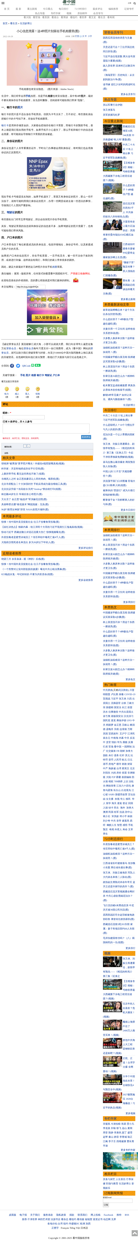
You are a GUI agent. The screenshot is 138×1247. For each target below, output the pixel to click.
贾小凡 (130, 1124)
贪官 (108, 742)
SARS (111, 794)
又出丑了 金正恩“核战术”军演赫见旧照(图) (24, 499)
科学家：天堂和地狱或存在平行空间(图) (22, 468)
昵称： (7, 412)
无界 (113, 1219)
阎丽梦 (109, 725)
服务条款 (48, 1215)
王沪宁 (123, 733)
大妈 (113, 772)
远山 (124, 1128)
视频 (69, 13)
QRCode (26, 365)
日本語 (84, 1228)
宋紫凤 (106, 1124)
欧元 (124, 759)
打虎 (105, 746)
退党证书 (98, 1219)
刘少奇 (106, 820)
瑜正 (129, 1137)
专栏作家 (56, 13)
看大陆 (27, 17)
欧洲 (82, 1223)
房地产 (112, 764)
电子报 (23, 1215)
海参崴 (112, 768)
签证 (125, 803)
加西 (88, 1223)
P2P (113, 777)
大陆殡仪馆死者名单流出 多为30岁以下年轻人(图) (28, 542)
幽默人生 (111, 825)
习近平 (114, 698)
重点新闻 (32, 9)
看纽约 (73, 17)
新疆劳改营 (121, 794)
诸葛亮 (125, 820)
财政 (124, 764)
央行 (110, 755)
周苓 (105, 1132)
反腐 (130, 742)
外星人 (118, 829)
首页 (5, 23)
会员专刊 (98, 13)
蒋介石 (107, 816)
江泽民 (131, 733)
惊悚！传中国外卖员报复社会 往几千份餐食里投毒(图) (30, 522)
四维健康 (121, 1141)
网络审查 (111, 785)
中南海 (114, 738)
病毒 (121, 694)
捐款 (71, 1215)
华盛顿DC (74, 1223)
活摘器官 (116, 703)
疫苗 (129, 707)
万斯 (129, 729)
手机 (28, 96)
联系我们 (82, 1215)
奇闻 (111, 829)
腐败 (125, 742)
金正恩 (117, 725)
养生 (105, 833)
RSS (127, 1215)
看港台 (55, 17)
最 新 (18, 9)
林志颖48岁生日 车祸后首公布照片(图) (21, 494)
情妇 (114, 742)
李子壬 (112, 1141)
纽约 (65, 1223)
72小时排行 (81, 9)
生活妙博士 (26, 23)
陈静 (110, 1132)
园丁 (124, 1132)
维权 (110, 781)
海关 (114, 803)
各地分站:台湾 (55, 1223)
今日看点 (48, 9)
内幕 (121, 738)
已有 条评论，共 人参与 (17, 421)
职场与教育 (112, 1183)
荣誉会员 (11, 348)
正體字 (55, 1228)
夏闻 (129, 1128)
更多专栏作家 (128, 1150)
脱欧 (105, 755)
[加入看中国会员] (47, 322)
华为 (119, 742)
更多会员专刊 (128, 94)
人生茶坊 (120, 1179)
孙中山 (128, 812)
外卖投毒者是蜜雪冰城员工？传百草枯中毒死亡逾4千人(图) (33, 537)
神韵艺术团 (44, 1219)
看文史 (92, 17)
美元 (127, 755)
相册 (54, 267)
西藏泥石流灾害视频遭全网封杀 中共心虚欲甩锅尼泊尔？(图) (118, 896)
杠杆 (122, 755)
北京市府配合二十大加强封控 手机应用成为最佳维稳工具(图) (34, 484)
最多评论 (97, 9)
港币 (105, 764)
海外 (123, 807)
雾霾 (118, 777)
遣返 (119, 803)
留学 (108, 803)
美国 (105, 733)
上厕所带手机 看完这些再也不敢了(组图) (23, 473)
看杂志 (64, 1219)
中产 (105, 768)
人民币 (117, 759)
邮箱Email (107, 1197)
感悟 (125, 825)
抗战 (122, 812)
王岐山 (125, 725)
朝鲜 (122, 751)
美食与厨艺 (109, 1179)
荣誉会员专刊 (113, 32)
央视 (117, 799)
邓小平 (123, 816)
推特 (119, 1215)
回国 (130, 803)
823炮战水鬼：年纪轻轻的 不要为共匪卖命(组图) (27, 574)
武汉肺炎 (123, 690)
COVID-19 (129, 694)
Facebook (108, 1215)
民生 (117, 807)
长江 (124, 707)
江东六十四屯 (123, 785)
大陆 (108, 777)
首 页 (7, 9)
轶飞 (118, 1128)
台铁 (123, 703)
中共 (126, 738)
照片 (20, 107)
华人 (122, 799)
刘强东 (106, 772)
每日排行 (63, 9)
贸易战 (106, 698)
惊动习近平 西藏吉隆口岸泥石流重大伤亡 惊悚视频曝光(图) (33, 532)
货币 (110, 759)
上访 (125, 781)
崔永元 (106, 738)
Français (65, 1228)
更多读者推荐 (85, 580)
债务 (116, 755)
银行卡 (5, 125)
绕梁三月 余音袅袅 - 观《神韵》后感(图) (23, 559)
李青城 (123, 1137)
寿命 (125, 829)
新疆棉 (109, 707)
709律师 (118, 781)
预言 (105, 829)
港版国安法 (117, 716)
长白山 (117, 790)
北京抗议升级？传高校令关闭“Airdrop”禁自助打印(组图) (31, 489)
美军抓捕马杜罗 (111, 114)
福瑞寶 (88, 1219)
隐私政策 (61, 1215)
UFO (129, 720)
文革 (130, 829)
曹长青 (130, 1141)
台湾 (118, 768)
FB (117, 751)
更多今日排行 (128, 510)
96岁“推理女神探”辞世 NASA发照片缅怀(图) (25, 509)
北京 (132, 768)
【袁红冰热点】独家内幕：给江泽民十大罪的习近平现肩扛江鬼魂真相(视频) (42, 527)
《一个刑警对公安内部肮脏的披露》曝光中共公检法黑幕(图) (33, 569)
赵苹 (105, 1137)
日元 (129, 759)
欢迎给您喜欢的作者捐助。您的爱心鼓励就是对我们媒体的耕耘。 (36, 280)
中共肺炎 (108, 690)
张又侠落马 (109, 109)
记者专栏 (129, 9)
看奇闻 (111, 17)
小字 (90, 36)
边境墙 (123, 729)
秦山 (110, 1137)
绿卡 (110, 807)
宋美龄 (115, 816)
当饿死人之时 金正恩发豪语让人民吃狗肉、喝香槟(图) (30, 479)
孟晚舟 (109, 729)
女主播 (110, 799)
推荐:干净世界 (29, 1219)
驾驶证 (11, 212)
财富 (129, 764)
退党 (113, 720)
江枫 (105, 1141)
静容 (116, 1137)
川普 (132, 690)
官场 (110, 746)
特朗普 (106, 694)
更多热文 (130, 679)
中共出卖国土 (126, 711)
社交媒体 (111, 751)
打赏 (77, 36)
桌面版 (12, 1215)
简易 (123, 1124)
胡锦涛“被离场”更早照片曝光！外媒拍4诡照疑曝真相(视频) (33, 463)
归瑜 (113, 1128)
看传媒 (80, 1219)
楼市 (118, 764)
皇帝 (118, 820)
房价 (118, 772)
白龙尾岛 (126, 790)
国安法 (117, 707)
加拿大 (129, 751)
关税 (116, 729)
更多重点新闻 (128, 299)
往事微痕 (113, 711)
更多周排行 (129, 602)
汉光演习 (128, 716)
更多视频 (130, 1113)
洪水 (105, 711)
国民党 (106, 720)
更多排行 (130, 948)
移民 (128, 799)
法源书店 (55, 1219)
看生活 (101, 17)
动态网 (107, 1219)
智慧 (119, 825)
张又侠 (122, 698)
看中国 (117, 746)
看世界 (83, 17)
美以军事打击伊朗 (112, 105)
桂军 (116, 812)
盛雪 (129, 1132)
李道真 (106, 1128)
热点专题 (40, 13)
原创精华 (82, 13)
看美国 (45, 17)
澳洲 (105, 812)
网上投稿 (95, 1215)
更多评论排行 (85, 548)
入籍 (105, 807)
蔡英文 (125, 768)
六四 (129, 698)
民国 (110, 812)
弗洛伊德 (121, 720)
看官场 (36, 17)
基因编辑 (126, 777)
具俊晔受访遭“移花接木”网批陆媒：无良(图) (25, 504)
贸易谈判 (113, 733)
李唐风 (117, 1132)
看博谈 (64, 17)
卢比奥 (114, 694)
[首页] (69, 4)
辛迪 (105, 1145)
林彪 (129, 816)
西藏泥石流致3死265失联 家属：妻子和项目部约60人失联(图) (118, 928)
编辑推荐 (113, 9)
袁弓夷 (106, 716)
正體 (129, 3)
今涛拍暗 (116, 1124)
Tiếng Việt (75, 1228)
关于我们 (35, 1215)
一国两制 (127, 746)
